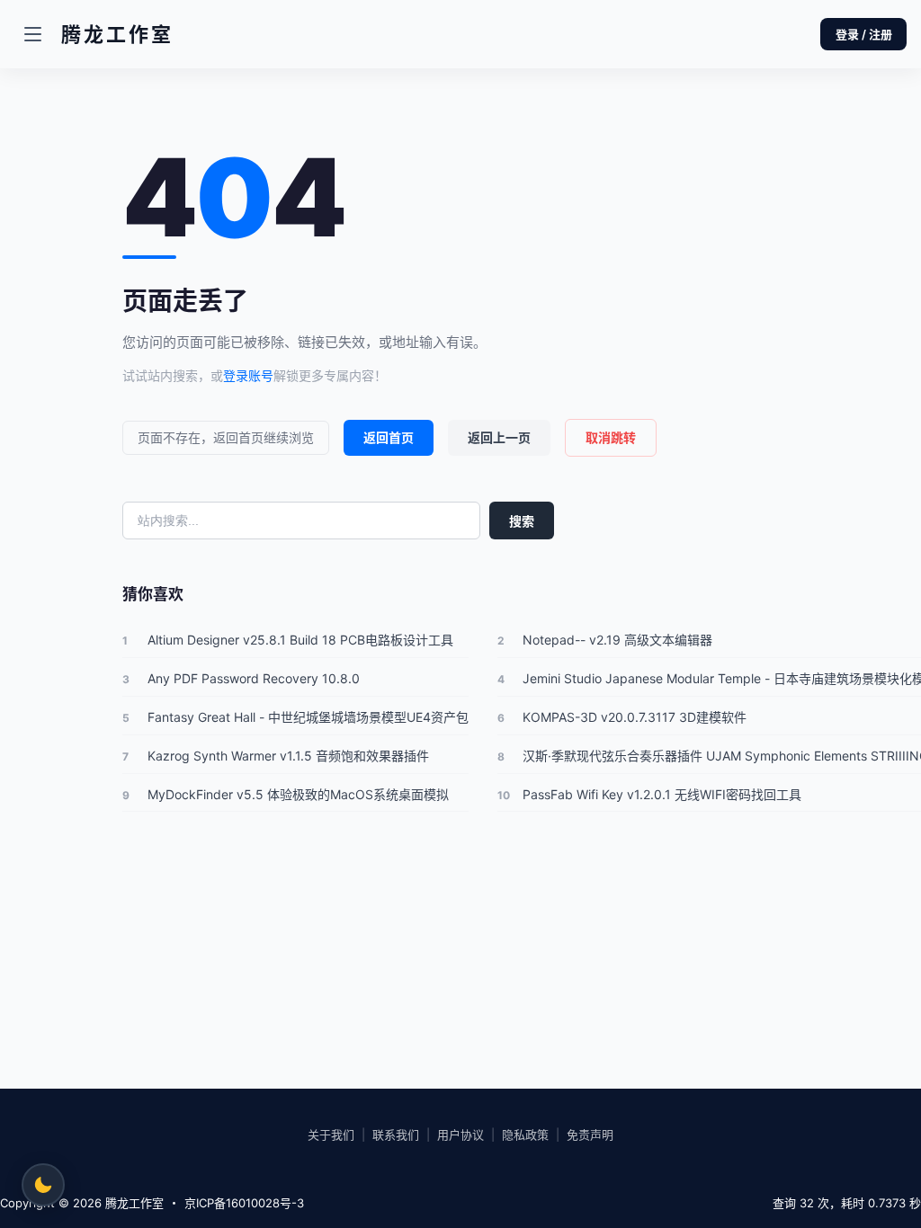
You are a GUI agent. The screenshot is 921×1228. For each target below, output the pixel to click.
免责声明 (590, 1134)
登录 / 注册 (864, 34)
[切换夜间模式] (43, 1184)
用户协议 (460, 1134)
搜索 (521, 521)
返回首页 (388, 437)
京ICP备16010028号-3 (244, 1203)
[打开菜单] (32, 34)
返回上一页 (499, 437)
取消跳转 (611, 437)
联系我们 (395, 1134)
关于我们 (331, 1134)
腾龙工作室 (133, 1203)
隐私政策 (525, 1134)
